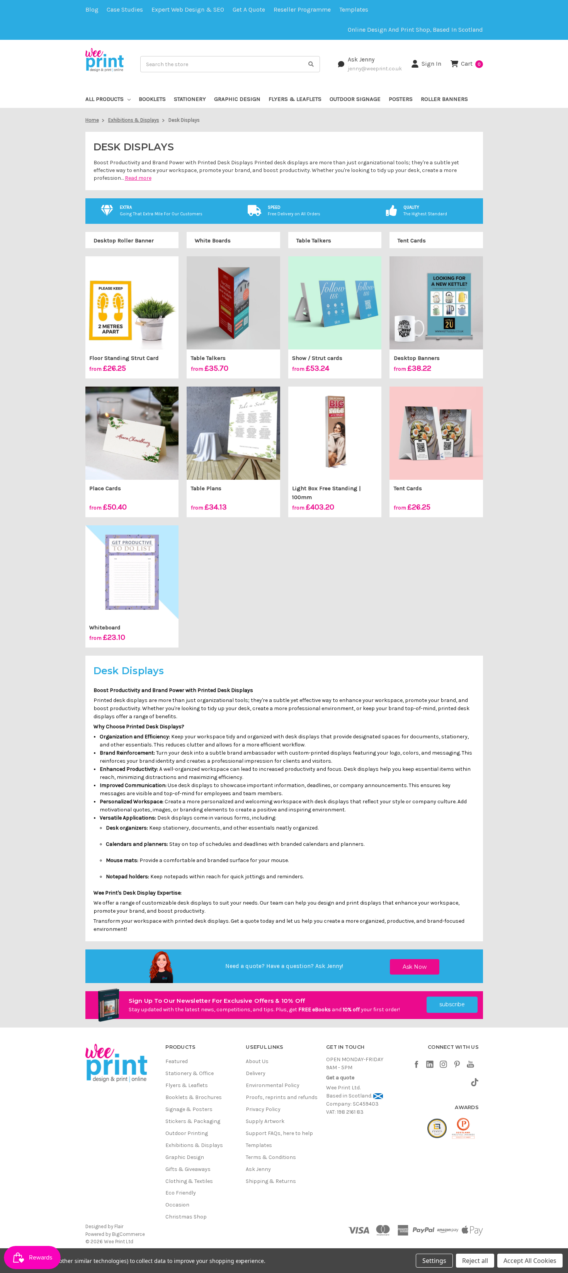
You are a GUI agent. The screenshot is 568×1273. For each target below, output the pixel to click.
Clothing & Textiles (189, 1181)
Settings (434, 1260)
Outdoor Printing (186, 1133)
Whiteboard (105, 627)
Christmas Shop (186, 1216)
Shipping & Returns (271, 1181)
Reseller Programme (302, 9)
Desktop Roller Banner (124, 240)
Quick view (132, 303)
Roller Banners (444, 98)
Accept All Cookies (529, 1260)
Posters (401, 98)
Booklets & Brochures (193, 1097)
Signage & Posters (189, 1109)
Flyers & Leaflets (295, 98)
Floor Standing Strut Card (124, 357)
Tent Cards (412, 240)
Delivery (255, 1073)
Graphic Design (237, 98)
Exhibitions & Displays (194, 1145)
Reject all (475, 1260)
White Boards (213, 240)
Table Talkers (313, 240)
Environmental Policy (272, 1085)
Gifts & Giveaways (188, 1169)
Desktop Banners (417, 357)
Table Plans (206, 488)
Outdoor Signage (355, 98)
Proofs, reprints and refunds (282, 1097)
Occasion (177, 1204)
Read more (138, 178)
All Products (104, 98)
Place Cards (105, 488)
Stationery (190, 98)
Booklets (152, 98)
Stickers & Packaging (192, 1121)
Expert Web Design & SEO (187, 9)
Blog (92, 9)
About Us (257, 1061)
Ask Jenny (361, 59)
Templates (353, 9)
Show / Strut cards (317, 357)
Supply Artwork (265, 1121)
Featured (176, 1061)
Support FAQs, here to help (279, 1133)
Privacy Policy (263, 1109)
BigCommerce (128, 1234)
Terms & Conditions (271, 1157)
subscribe (452, 1004)
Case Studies (125, 9)
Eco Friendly (180, 1192)
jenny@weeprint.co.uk (375, 68)
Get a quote (249, 9)
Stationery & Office (189, 1073)
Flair (118, 1226)
